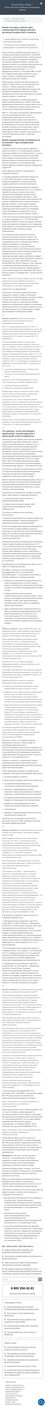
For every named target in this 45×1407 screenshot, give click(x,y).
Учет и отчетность (11, 1393)
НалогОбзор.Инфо (21, 4)
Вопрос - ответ (10, 1402)
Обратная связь (10, 1382)
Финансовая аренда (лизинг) (16, 21)
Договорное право (18, 19)
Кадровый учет (10, 1397)
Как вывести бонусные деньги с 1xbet (21, 1366)
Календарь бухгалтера (13, 1404)
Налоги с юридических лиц (14, 1385)
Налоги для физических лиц (15, 1387)
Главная (6, 19)
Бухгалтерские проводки (13, 1395)
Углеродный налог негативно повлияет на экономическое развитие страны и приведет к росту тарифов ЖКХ (22, 1372)
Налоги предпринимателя (14, 1389)
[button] (41, 1402)
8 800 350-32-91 (22, 1288)
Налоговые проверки (12, 1391)
